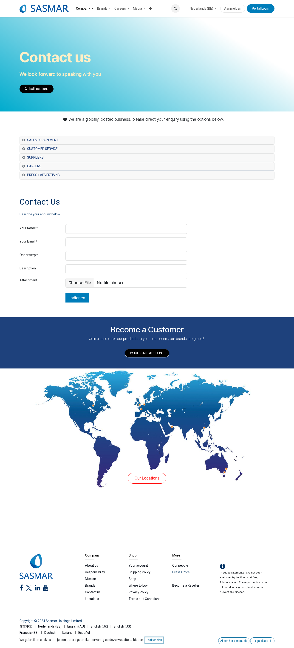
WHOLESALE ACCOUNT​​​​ (147, 353)
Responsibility (95, 572)
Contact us (93, 592)
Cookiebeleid (154, 640)
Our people (180, 565)
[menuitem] (84, 8)
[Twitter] (29, 589)
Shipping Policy (139, 572)
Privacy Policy (138, 592)
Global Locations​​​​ (36, 89)
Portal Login (260, 8)
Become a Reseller (185, 585)
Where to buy (138, 585)
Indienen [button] (77, 297)
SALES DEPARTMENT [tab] (42, 140)
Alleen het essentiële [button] (233, 640)
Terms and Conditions (144, 599)
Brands (90, 585)
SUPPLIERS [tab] (35, 157)
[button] (175, 8)
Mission (90, 579)
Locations (92, 599)
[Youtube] (45, 589)
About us (91, 565)
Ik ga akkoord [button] (262, 640)
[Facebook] (21, 589)
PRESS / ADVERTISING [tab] (43, 175)
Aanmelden (232, 8)
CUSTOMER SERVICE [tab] (42, 149)
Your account (138, 565)
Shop (132, 579)
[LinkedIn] (37, 589)
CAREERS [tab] (34, 166)
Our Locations (147, 478)
